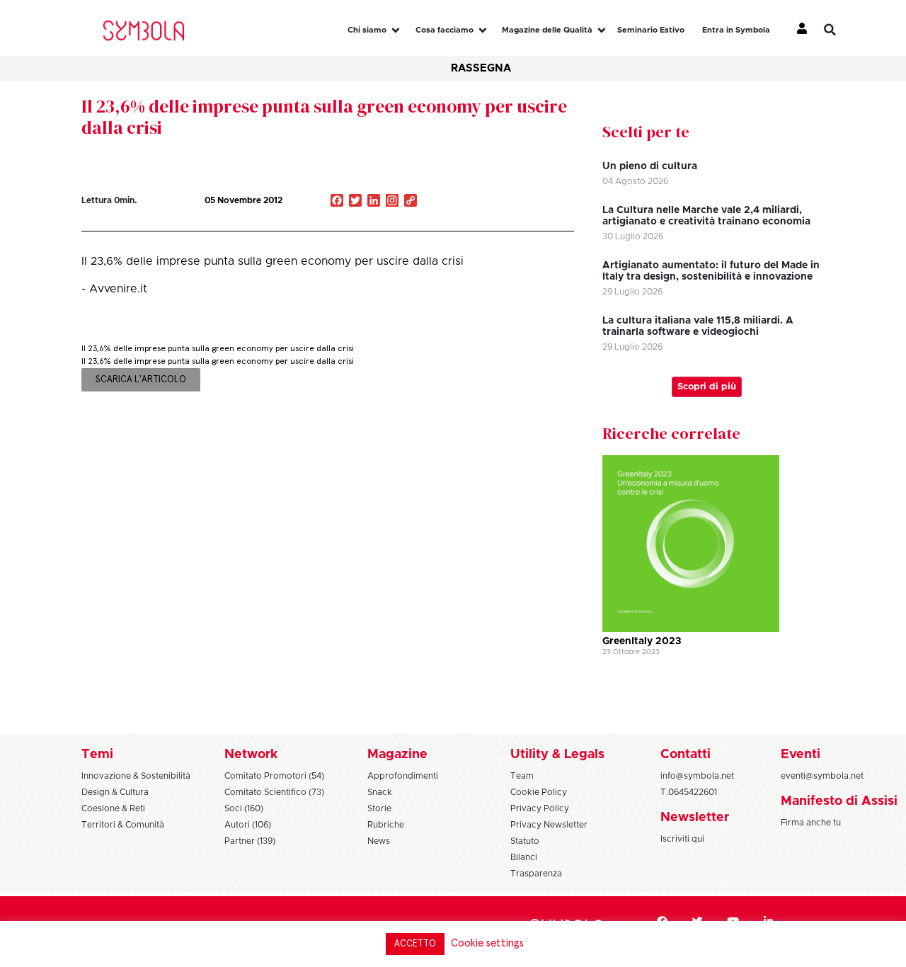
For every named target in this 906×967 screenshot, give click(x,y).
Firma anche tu (811, 822)
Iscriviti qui (682, 839)
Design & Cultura (115, 792)
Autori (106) (247, 824)
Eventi (800, 754)
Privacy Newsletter (548, 824)
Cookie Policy (538, 792)
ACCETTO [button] (415, 944)
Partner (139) (249, 841)
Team (522, 776)
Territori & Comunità (122, 824)
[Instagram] (392, 202)
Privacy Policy (539, 808)
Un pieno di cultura (649, 166)
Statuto (524, 841)
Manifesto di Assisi (839, 801)
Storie (379, 808)
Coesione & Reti (113, 808)
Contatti (685, 754)
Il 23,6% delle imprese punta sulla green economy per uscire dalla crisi (324, 116)
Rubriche (385, 824)
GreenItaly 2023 (641, 641)
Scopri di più (706, 386)
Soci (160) (243, 808)
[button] (840, 29)
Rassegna (481, 68)
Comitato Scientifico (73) (274, 792)
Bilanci (523, 857)
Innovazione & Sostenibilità (135, 776)
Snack (379, 792)
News (378, 841)
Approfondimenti (402, 776)
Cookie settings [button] (487, 943)
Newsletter (694, 817)
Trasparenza (536, 873)
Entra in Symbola (736, 30)
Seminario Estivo (650, 30)
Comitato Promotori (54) (274, 776)
